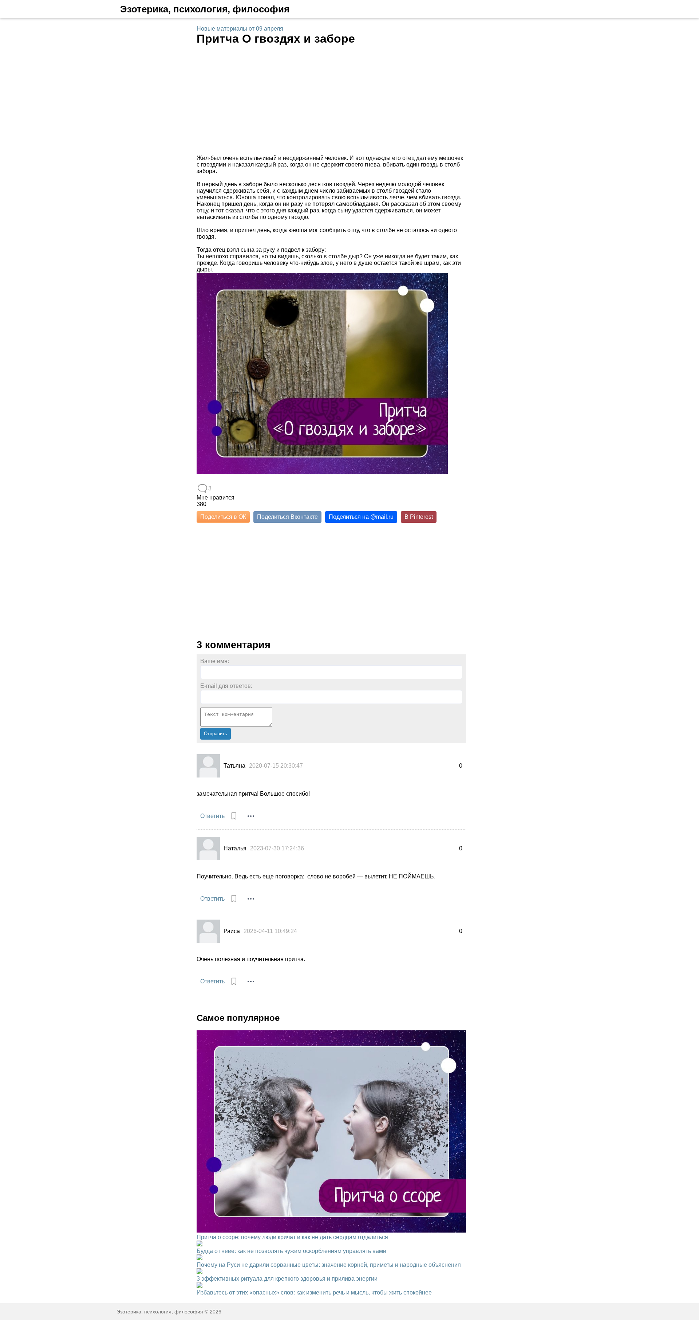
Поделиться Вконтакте (287, 517)
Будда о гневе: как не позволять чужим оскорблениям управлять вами (291, 1251)
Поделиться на (361, 517)
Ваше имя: (214, 661)
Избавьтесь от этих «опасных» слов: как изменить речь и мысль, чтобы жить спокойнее (314, 1292)
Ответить (212, 816)
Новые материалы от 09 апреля (240, 29)
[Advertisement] (331, 100)
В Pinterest (418, 517)
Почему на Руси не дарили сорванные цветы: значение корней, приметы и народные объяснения (329, 1265)
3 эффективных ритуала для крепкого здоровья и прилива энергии (287, 1279)
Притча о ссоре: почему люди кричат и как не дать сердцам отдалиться (292, 1237)
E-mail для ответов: (226, 686)
